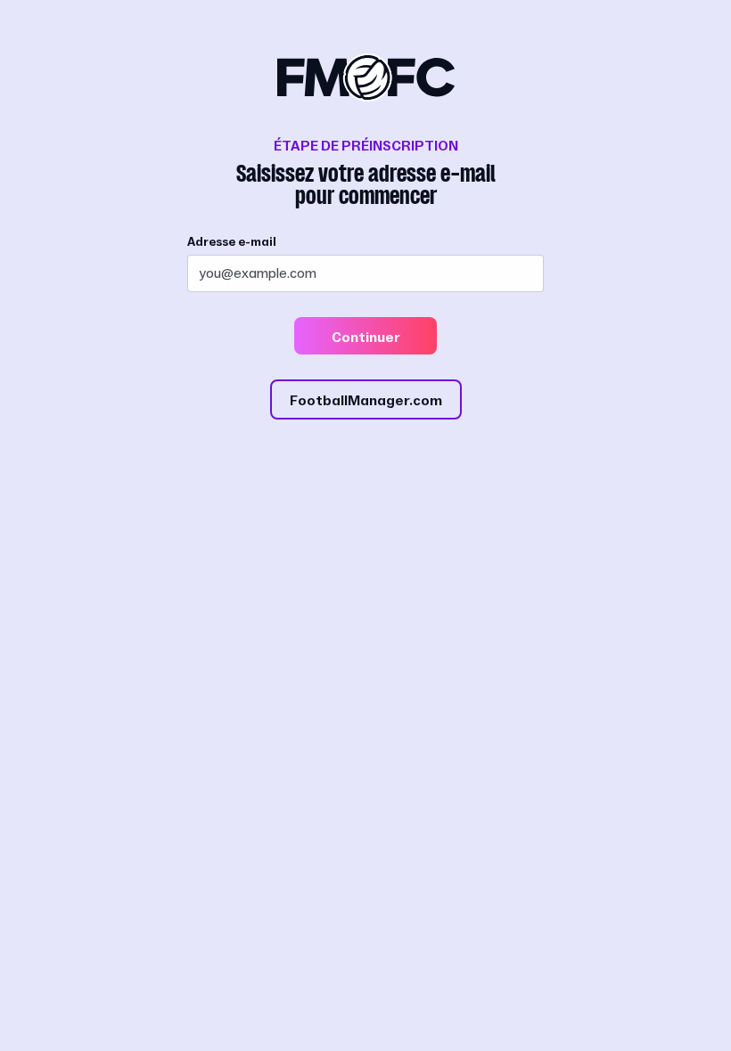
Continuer (366, 337)
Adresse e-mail (231, 242)
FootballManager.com (366, 401)
